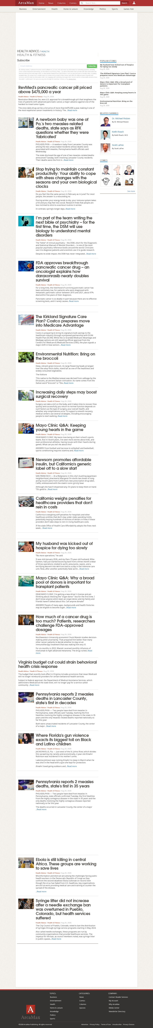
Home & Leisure (70, 9)
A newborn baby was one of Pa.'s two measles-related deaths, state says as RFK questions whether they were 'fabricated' (62, 127)
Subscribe (92, 66)
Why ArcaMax (114, 1004)
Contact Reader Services (118, 997)
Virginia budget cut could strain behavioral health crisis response (57, 664)
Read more (72, 110)
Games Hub (129, 9)
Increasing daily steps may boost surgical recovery (66, 394)
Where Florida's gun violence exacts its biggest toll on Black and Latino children (63, 739)
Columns (82, 1004)
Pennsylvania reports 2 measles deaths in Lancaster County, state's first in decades (64, 698)
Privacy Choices (128, 1024)
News (81, 997)
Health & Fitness (36, 97)
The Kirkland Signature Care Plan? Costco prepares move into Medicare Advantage (63, 320)
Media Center (114, 1008)
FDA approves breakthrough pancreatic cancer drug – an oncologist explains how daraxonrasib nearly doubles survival (62, 271)
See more (131, 191)
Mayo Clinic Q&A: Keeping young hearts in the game (61, 427)
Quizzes (82, 1008)
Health (54, 9)
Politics (103, 9)
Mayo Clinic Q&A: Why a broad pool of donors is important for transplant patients (65, 581)
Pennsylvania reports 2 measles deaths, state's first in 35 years (64, 783)
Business (23, 9)
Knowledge (89, 9)
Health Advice (23, 97)
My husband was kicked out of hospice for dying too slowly (64, 545)
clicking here (72, 79)
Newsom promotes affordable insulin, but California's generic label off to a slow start (63, 463)
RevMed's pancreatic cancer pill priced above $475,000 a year (55, 89)
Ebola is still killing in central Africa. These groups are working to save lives (66, 863)
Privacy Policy (94, 1024)
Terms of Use (106, 1024)
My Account (113, 1000)
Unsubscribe (117, 1024)
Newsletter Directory (117, 1011)
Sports (115, 9)
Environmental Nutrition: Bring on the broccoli (65, 355)
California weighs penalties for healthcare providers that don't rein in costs (64, 502)
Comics (82, 1000)
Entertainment (39, 9)
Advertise (84, 1024)
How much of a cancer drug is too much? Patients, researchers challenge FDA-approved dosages (65, 622)
